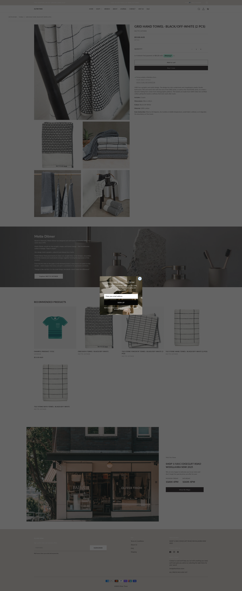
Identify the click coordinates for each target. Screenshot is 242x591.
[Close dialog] (140, 278)
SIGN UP (121, 303)
